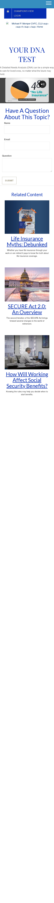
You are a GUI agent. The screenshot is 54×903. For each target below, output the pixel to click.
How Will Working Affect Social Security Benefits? (27, 380)
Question (7, 155)
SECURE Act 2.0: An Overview (27, 309)
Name (7, 123)
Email (7, 139)
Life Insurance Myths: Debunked (27, 241)
